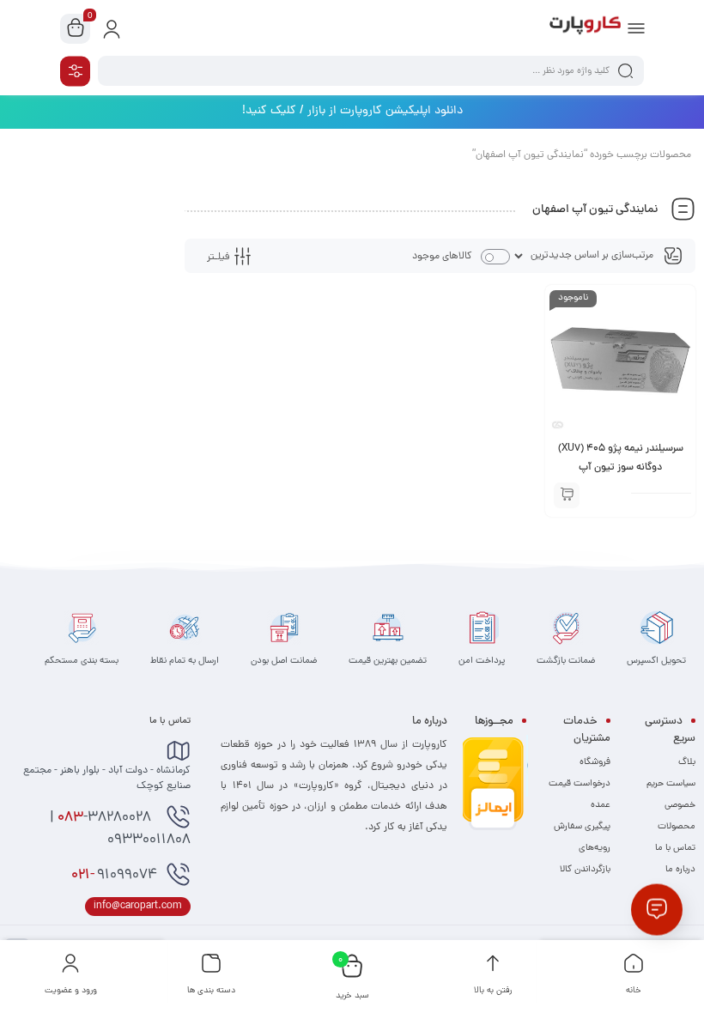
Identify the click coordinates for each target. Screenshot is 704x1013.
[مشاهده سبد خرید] (75, 29)
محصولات (676, 827)
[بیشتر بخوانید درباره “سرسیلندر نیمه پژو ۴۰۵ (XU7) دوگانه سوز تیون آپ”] (567, 495)
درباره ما (680, 870)
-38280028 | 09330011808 (120, 829)
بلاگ (686, 762)
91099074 (114, 875)
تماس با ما (675, 848)
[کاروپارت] (585, 28)
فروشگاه (595, 762)
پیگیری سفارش (582, 827)
